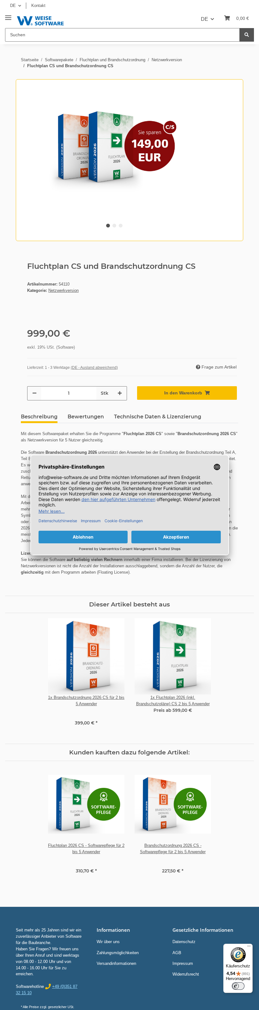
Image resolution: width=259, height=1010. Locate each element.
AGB (176, 952)
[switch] (238, 986)
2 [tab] (114, 225)
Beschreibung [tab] (39, 417)
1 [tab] (108, 225)
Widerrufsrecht (185, 974)
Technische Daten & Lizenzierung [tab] (157, 417)
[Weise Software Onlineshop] (40, 19)
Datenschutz (184, 941)
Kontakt (38, 5)
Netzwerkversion (63, 290)
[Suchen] (246, 35)
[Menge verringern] (34, 393)
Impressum (182, 963)
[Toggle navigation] (8, 15)
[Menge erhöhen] (120, 393)
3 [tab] (121, 225)
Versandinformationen (116, 963)
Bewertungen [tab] (86, 417)
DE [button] (13, 5)
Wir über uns (108, 941)
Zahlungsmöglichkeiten (118, 952)
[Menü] (249, 947)
